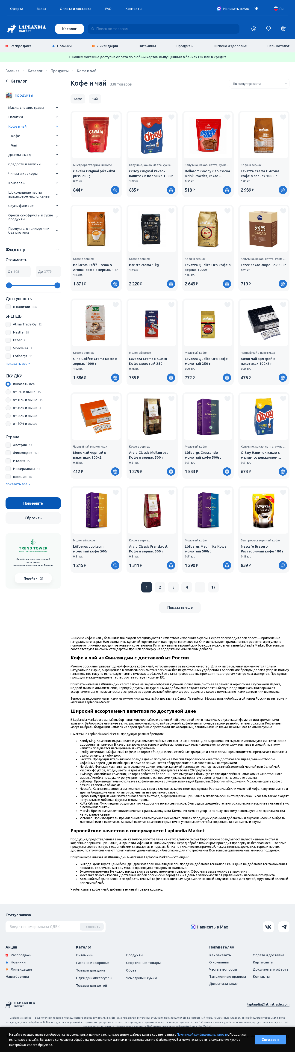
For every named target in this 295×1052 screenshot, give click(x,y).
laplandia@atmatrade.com (268, 1004)
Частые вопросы (223, 969)
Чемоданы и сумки (141, 978)
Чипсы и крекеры (23, 173)
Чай (14, 145)
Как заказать (220, 955)
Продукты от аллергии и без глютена (28, 230)
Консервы (16, 183)
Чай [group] (95, 99)
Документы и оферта (270, 969)
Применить (33, 503)
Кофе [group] (78, 99)
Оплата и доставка (75, 9)
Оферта (16, 9)
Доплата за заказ (223, 984)
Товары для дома (90, 970)
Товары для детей (91, 985)
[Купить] (115, 190)
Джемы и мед (19, 155)
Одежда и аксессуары (94, 978)
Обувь (131, 970)
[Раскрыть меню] (57, 107)
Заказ (41, 9)
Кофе (15, 136)
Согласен (270, 1040)
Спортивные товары (143, 963)
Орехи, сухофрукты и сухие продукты (30, 217)
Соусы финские (21, 206)
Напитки (15, 117)
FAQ (108, 9)
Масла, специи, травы (26, 107)
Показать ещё (180, 607)
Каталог (69, 29)
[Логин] (254, 29)
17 (213, 587)
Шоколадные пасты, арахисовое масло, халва (29, 194)
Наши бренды (17, 976)
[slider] (9, 285)
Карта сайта (263, 962)
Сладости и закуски (24, 164)
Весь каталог (278, 46)
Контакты (133, 9)
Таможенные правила (227, 976)
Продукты (184, 46)
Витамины (147, 46)
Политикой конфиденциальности (202, 1034)
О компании (219, 962)
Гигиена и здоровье (230, 46)
